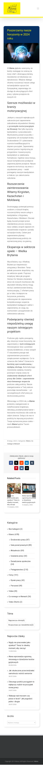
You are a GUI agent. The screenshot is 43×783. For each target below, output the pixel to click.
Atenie (32, 401)
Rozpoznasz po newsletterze (20, 625)
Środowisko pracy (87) (20, 540)
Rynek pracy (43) (18, 580)
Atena (12, 68)
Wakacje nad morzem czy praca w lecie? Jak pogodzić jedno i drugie (20, 699)
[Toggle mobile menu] (38, 8)
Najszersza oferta (16, 620)
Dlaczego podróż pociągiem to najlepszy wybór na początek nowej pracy (21, 685)
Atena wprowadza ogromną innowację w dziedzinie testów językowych (29, 488)
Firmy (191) (13, 575)
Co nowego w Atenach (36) (20, 596)
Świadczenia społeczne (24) (21, 562)
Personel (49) (16, 586)
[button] (9, 495)
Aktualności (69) (17, 550)
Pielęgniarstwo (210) (19, 569)
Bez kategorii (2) (15, 529)
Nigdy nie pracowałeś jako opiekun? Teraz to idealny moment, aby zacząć (14, 488)
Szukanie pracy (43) (19, 556)
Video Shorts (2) (15, 602)
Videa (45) (13, 591)
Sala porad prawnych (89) (21, 545)
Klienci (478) (14, 534)
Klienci (28, 441)
